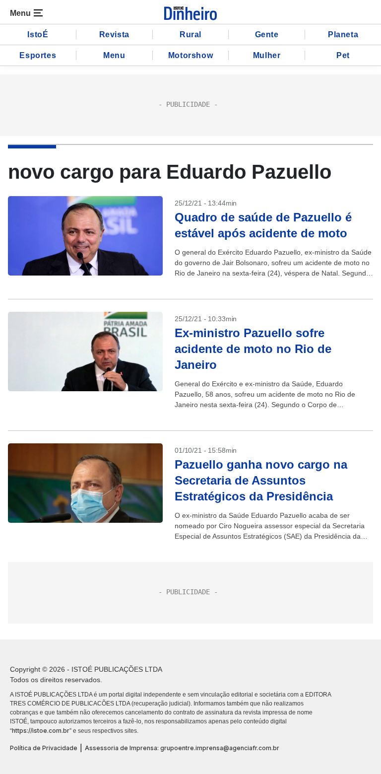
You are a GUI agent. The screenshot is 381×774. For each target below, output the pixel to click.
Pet (343, 55)
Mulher (267, 55)
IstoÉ (37, 34)
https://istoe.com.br (40, 730)
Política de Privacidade (43, 748)
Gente (267, 34)
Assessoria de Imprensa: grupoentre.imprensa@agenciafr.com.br (182, 748)
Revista (114, 34)
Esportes (37, 55)
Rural (190, 34)
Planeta (343, 34)
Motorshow (190, 55)
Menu (114, 55)
